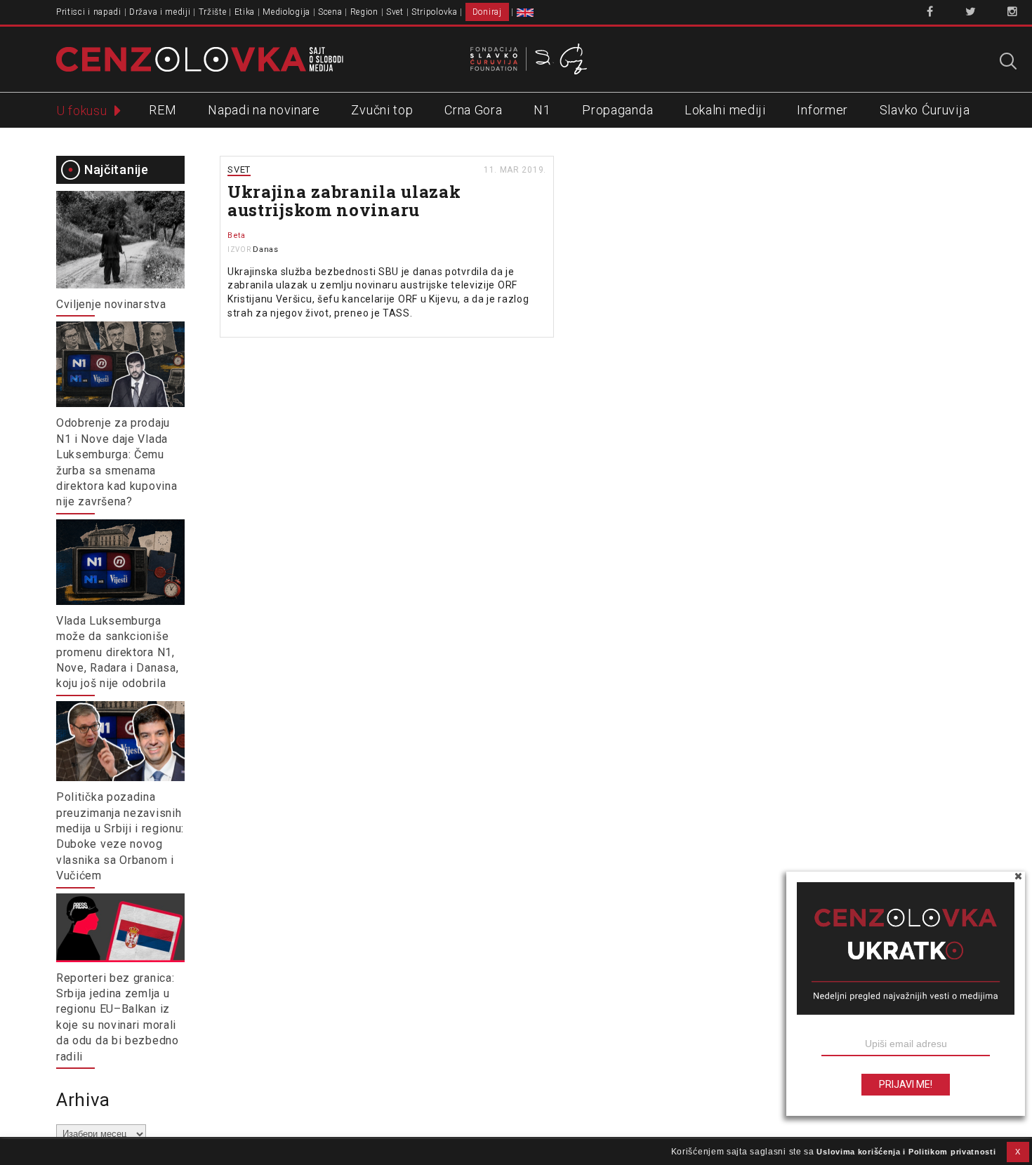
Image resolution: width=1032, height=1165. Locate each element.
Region (364, 12)
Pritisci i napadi (88, 12)
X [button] (1018, 1151)
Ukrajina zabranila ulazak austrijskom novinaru (344, 200)
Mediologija (286, 12)
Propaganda (617, 109)
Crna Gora (473, 109)
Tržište (213, 12)
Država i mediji (160, 12)
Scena (330, 12)
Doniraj (487, 12)
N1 (542, 109)
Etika (245, 12)
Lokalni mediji (725, 109)
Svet (395, 12)
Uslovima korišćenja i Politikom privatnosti (905, 1151)
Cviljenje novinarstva (111, 304)
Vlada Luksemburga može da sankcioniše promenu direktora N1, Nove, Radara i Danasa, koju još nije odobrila (117, 652)
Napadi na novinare (264, 109)
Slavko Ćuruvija (925, 109)
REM (162, 109)
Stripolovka (434, 12)
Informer (822, 109)
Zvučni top (382, 109)
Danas (266, 249)
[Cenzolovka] (199, 58)
